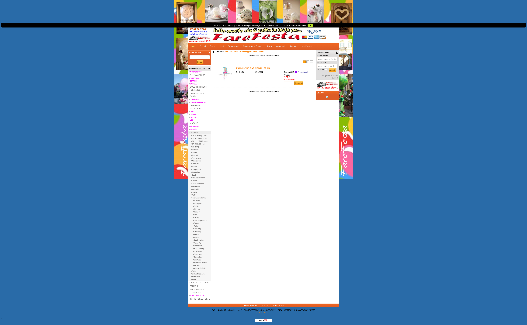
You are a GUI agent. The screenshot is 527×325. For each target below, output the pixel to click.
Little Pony (197, 232)
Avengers (197, 201)
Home (193, 46)
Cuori (194, 175)
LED (191, 120)
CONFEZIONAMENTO (198, 102)
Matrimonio (281, 46)
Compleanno (196, 169)
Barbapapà (197, 203)
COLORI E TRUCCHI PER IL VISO (198, 88)
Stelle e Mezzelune (198, 274)
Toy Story (197, 265)
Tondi (194, 279)
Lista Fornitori (307, 46)
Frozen (196, 223)
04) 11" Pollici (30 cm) (200, 141)
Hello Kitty (197, 229)
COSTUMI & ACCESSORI (195, 107)
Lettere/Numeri (198, 183)
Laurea (293, 46)
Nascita (194, 192)
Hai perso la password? (330, 76)
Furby (196, 226)
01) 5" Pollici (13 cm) (199, 136)
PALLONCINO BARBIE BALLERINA (253, 68)
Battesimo (195, 164)
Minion (196, 237)
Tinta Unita (196, 277)
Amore (194, 152)
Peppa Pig (197, 243)
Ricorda (320, 69)
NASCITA (193, 129)
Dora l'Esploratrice (200, 220)
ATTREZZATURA (197, 75)
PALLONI (194, 132)
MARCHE (194, 123)
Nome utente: (322, 56)
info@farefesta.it (263, 312)
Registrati (335, 78)
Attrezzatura (196, 161)
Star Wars (197, 260)
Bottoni (213, 46)
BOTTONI (193, 81)
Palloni (203, 46)
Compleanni (233, 46)
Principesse (198, 246)
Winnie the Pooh (199, 268)
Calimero (197, 212)
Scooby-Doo (198, 251)
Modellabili (195, 189)
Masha (196, 234)
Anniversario (196, 158)
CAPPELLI (193, 84)
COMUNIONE (195, 99)
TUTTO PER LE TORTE (200, 299)
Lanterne (193, 114)
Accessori (195, 150)
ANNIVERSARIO (196, 72)
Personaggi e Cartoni (199, 198)
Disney (196, 217)
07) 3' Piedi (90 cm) (198, 144)
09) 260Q (195, 147)
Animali (195, 155)
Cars (195, 215)
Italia (269, 46)
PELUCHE (194, 286)
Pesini (194, 271)
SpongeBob (198, 257)
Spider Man (198, 254)
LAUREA (193, 117)
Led (222, 46)
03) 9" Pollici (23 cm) (199, 138)
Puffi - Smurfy (199, 249)
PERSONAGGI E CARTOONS (197, 291)
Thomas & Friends (200, 263)
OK (310, 25)
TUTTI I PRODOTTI (197, 296)
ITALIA (192, 112)
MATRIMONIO (195, 126)
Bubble (194, 166)
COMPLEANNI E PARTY (197, 94)
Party (194, 195)
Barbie (196, 206)
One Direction (199, 240)
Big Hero (197, 209)
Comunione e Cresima (253, 46)
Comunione (196, 172)
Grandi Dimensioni (198, 178)
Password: (321, 62)
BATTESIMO (194, 78)
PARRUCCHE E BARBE (200, 282)
